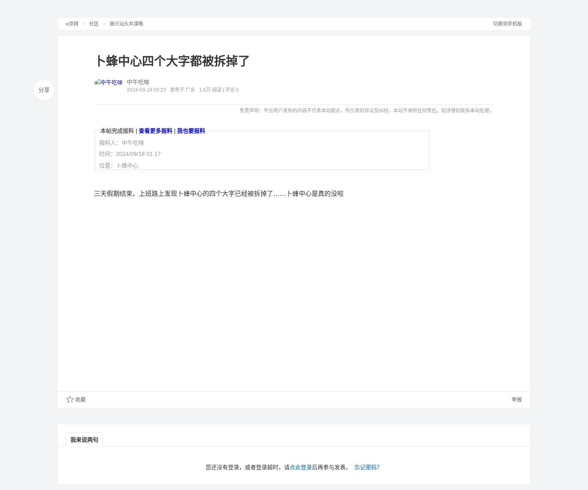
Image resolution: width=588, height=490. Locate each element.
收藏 (80, 399)
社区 (94, 24)
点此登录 (301, 467)
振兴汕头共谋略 (126, 24)
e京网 (72, 24)
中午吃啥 (138, 82)
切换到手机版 (507, 24)
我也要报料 (191, 130)
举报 (516, 399)
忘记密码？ (368, 467)
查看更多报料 (155, 130)
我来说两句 (84, 439)
